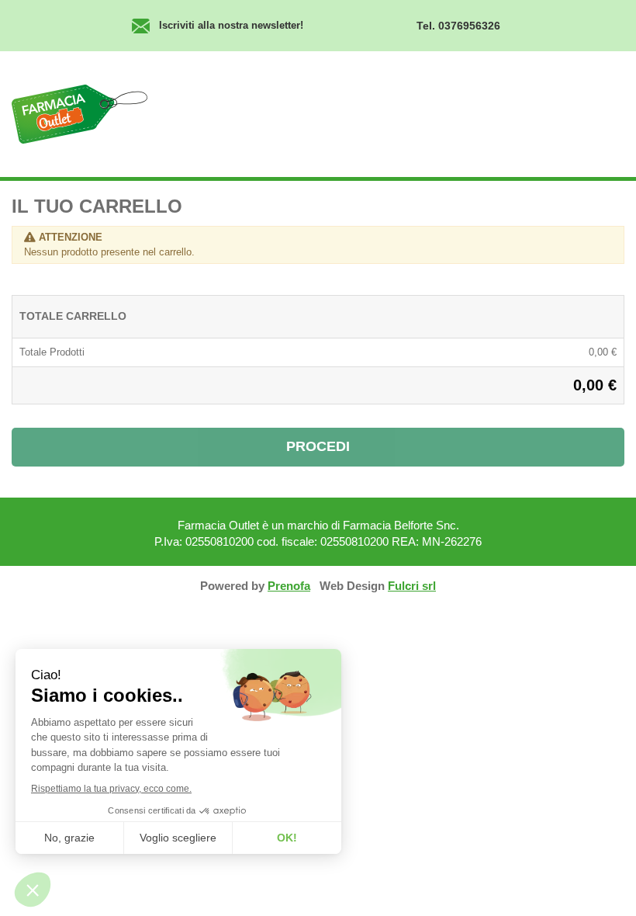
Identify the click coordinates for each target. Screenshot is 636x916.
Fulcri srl (412, 585)
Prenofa (289, 585)
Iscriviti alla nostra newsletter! (231, 25)
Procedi (318, 446)
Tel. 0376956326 (458, 25)
